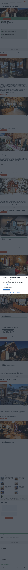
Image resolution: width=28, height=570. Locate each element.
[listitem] (14, 287)
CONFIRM (6, 289)
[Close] (26, 277)
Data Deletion (9, 292)
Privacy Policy (18, 292)
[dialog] (14, 285)
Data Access (14, 292)
